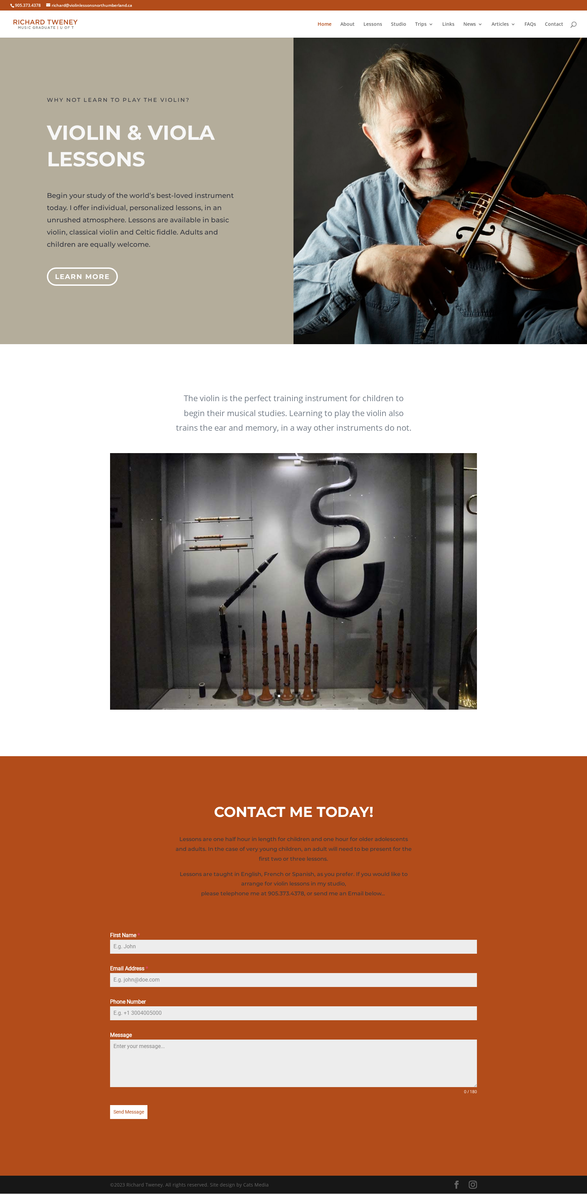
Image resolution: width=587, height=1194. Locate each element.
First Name (125, 935)
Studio (398, 24)
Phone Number (128, 1002)
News (469, 24)
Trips (421, 24)
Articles (500, 24)
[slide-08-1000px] (293, 708)
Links (448, 24)
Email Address (129, 968)
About (347, 24)
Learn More (82, 277)
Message (121, 1035)
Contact (554, 24)
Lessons (372, 24)
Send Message (128, 1112)
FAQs (530, 24)
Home (325, 24)
